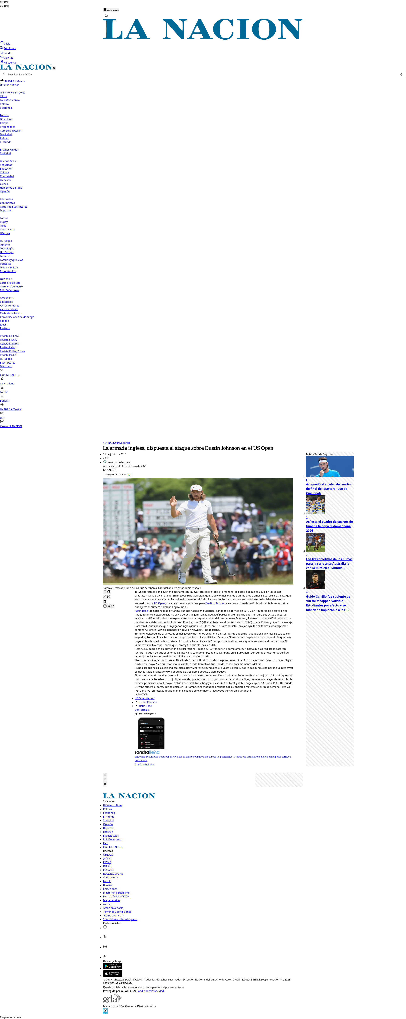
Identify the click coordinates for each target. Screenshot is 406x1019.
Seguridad (6, 165)
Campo (4, 123)
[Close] (105, 775)
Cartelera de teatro (11, 286)
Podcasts (5, 263)
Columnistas (7, 203)
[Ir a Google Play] (112, 968)
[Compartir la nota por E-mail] (113, 606)
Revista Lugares (9, 343)
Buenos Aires (8, 161)
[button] (203, 246)
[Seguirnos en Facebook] (105, 928)
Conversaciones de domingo (17, 317)
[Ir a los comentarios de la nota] (109, 592)
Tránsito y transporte (12, 92)
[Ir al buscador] (106, 15)
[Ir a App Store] (112, 975)
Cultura (4, 172)
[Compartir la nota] (105, 597)
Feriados (5, 256)
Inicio (7, 43)
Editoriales (6, 199)
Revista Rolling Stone (12, 351)
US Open (159, 603)
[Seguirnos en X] (105, 937)
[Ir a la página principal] (203, 39)
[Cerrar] (54, 68)
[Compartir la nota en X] (109, 606)
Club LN (8, 58)
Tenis (3, 225)
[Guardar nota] (105, 592)
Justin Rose (141, 611)
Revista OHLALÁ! (10, 336)
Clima (3, 96)
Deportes (124, 443)
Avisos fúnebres (9, 305)
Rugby (4, 222)
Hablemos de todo (11, 187)
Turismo (5, 244)
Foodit (7, 53)
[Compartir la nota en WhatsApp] (109, 597)
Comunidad (7, 176)
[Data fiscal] (105, 1013)
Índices (4, 138)
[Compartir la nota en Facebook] (105, 606)
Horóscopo (6, 252)
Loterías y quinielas (11, 260)
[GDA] (112, 1002)
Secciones (10, 48)
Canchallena (7, 229)
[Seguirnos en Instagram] (105, 947)
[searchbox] (202, 74)
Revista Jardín (8, 355)
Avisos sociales (9, 309)
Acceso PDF (7, 298)
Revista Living (8, 347)
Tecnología (6, 248)
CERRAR (4, 2)
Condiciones (144, 991)
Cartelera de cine (10, 282)
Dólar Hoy (6, 119)
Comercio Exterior (11, 130)
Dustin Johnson (214, 603)
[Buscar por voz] (401, 74)
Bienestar (5, 180)
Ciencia (4, 184)
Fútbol (4, 218)
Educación (6, 168)
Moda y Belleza (9, 267)
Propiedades (7, 127)
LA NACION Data (10, 100)
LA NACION (110, 443)
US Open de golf (144, 698)
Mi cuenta (10, 62)
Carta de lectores (10, 313)
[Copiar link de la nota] (105, 601)
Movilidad (6, 134)
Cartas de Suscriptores (13, 206)
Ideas (3, 324)
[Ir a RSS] (105, 957)
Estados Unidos (9, 149)
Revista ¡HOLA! (8, 340)
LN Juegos (6, 241)
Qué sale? (6, 279)
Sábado (4, 320)
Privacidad (157, 991)
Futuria (4, 115)
